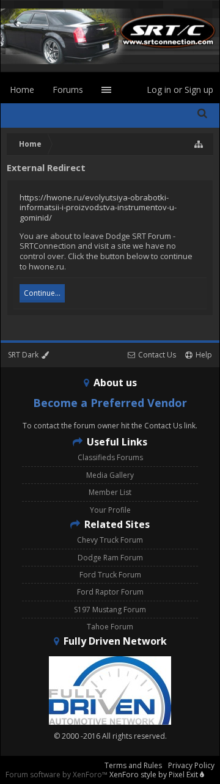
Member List (110, 492)
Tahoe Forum (110, 626)
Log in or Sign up (180, 89)
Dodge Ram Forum (110, 557)
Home (22, 89)
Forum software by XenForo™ (57, 774)
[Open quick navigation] (199, 144)
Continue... (42, 293)
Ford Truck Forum (110, 575)
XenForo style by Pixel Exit (154, 774)
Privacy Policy (191, 765)
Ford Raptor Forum (110, 592)
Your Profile (110, 510)
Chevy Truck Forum (110, 540)
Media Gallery (110, 475)
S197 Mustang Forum (110, 609)
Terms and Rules (133, 765)
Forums (68, 89)
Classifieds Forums (110, 457)
